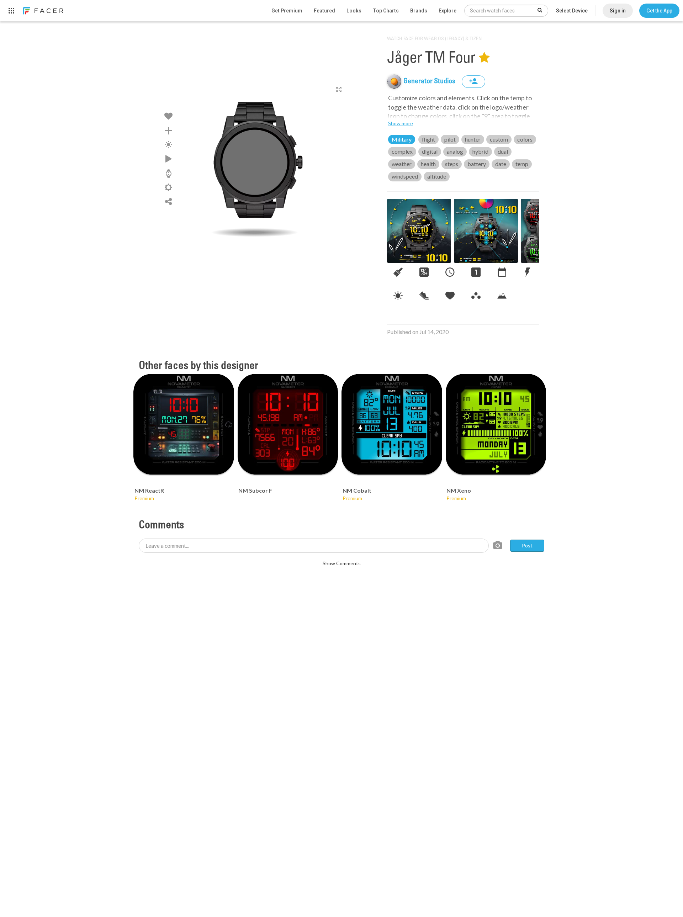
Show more (400, 123)
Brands (418, 11)
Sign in (618, 11)
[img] (394, 81)
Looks (353, 11)
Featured (324, 11)
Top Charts (386, 11)
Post (527, 545)
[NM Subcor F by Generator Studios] (288, 424)
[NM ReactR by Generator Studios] (183, 424)
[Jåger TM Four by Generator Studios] (254, 161)
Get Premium (286, 11)
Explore (447, 11)
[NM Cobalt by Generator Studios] (392, 424)
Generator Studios (430, 81)
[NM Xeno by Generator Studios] (496, 424)
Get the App (659, 11)
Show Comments (342, 563)
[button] (659, 11)
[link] (42, 10)
